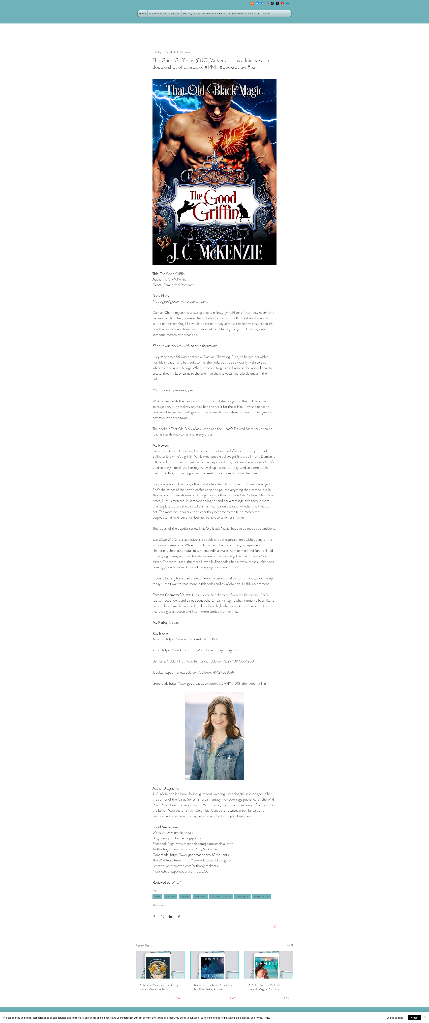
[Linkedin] (287, 3)
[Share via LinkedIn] (170, 916)
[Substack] (252, 3)
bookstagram (242, 896)
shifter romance (261, 896)
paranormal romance (221, 896)
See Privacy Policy (260, 1017)
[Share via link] (178, 916)
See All (290, 945)
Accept (414, 1017)
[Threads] (272, 3)
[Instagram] (267, 3)
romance (185, 896)
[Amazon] (277, 3)
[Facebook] (262, 3)
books (157, 896)
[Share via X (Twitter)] (162, 916)
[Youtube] (282, 3)
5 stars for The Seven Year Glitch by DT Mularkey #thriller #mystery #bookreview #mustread (214, 987)
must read (170, 896)
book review (200, 896)
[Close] (425, 1017)
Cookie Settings (395, 1017)
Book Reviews (159, 905)
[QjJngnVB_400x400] (257, 3)
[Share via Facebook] (154, 916)
